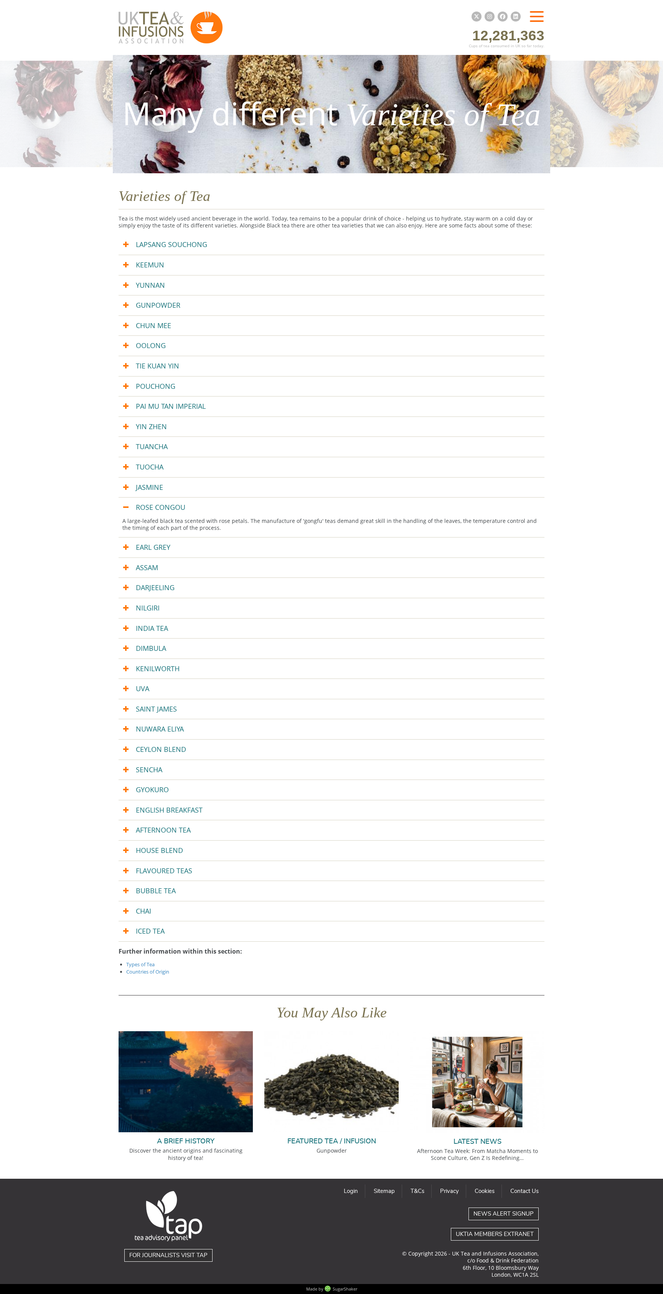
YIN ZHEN (151, 426)
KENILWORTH (158, 668)
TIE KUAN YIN (157, 365)
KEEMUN (150, 264)
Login (351, 1191)
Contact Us (524, 1191)
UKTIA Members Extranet (495, 1234)
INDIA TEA (152, 628)
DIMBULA (151, 648)
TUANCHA (152, 446)
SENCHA (149, 769)
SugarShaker (345, 1289)
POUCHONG (155, 386)
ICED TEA (150, 931)
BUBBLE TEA (156, 890)
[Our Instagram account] (490, 17)
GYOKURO (152, 789)
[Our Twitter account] (477, 17)
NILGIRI (148, 607)
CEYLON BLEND (161, 749)
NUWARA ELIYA (160, 728)
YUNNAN (150, 285)
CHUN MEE (153, 325)
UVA (142, 688)
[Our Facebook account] (503, 17)
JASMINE (149, 487)
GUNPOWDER (158, 305)
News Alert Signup (503, 1214)
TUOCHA (149, 466)
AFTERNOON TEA (163, 829)
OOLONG (151, 345)
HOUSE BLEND (159, 850)
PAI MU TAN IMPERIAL (171, 406)
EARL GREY (153, 547)
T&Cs (417, 1191)
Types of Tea (140, 964)
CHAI (143, 911)
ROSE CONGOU (160, 507)
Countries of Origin (147, 971)
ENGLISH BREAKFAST (169, 810)
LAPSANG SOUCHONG (171, 244)
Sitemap (384, 1191)
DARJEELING (155, 587)
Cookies (485, 1191)
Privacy (449, 1191)
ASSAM (147, 567)
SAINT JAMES (156, 708)
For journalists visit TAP (168, 1255)
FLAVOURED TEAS (164, 870)
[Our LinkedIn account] (516, 17)
